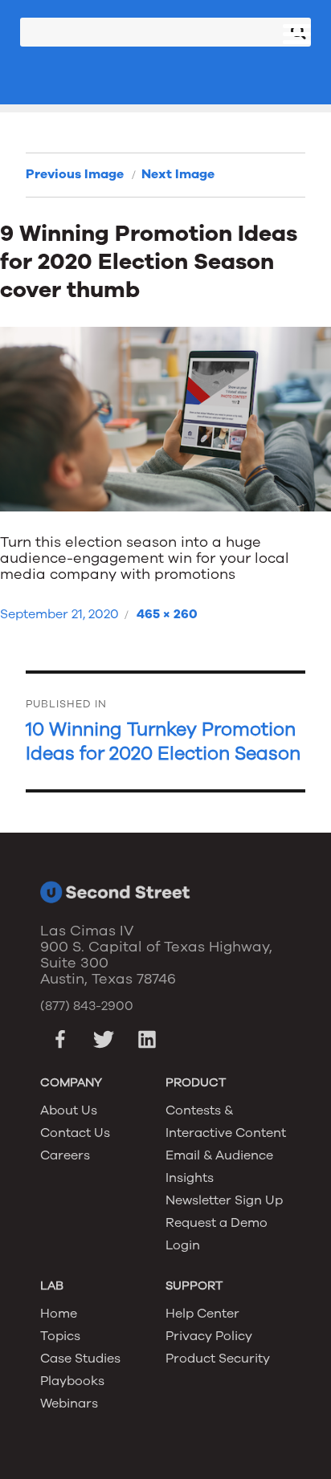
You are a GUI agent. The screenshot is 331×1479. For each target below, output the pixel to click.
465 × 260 (167, 614)
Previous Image (75, 174)
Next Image (178, 174)
